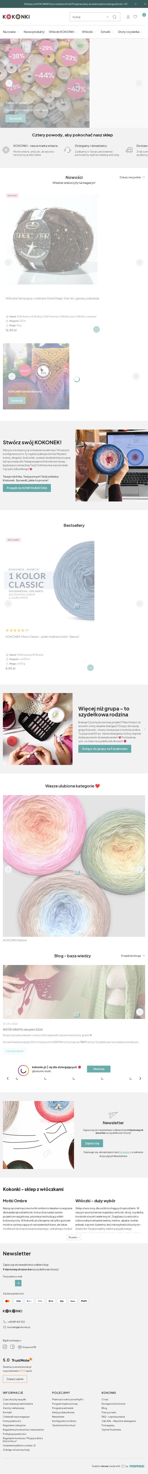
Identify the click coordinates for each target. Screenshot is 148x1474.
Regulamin (125, 1152)
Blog (104, 1408)
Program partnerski (62, 1408)
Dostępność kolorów (113, 1403)
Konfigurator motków (64, 1421)
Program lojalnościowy (65, 1403)
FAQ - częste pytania (113, 1416)
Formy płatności (12, 1421)
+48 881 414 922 (16, 1321)
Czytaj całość (15, 1051)
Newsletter (58, 1416)
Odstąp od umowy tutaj (16, 1449)
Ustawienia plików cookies (18, 1445)
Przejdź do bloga (131, 955)
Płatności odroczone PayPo (68, 1399)
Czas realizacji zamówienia (18, 1403)
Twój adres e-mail (12, 1276)
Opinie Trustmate (111, 1429)
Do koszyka (96, 329)
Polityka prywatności (14, 1433)
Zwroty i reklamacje (13, 1408)
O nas (105, 1399)
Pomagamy (108, 1425)
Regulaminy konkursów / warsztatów (23, 1429)
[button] (114, 17)
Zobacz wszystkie (130, 177)
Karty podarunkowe (63, 1412)
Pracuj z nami (109, 1412)
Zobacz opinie (14, 1379)
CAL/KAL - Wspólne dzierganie (119, 1421)
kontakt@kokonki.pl (18, 1327)
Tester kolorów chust (63, 1425)
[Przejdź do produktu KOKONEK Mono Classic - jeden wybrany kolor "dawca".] (49, 581)
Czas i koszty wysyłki (14, 1399)
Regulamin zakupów (14, 1425)
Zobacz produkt (90, 667)
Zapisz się (92, 1143)
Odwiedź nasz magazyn (16, 1416)
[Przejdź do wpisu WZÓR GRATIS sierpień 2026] (74, 992)
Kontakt (7, 1412)
